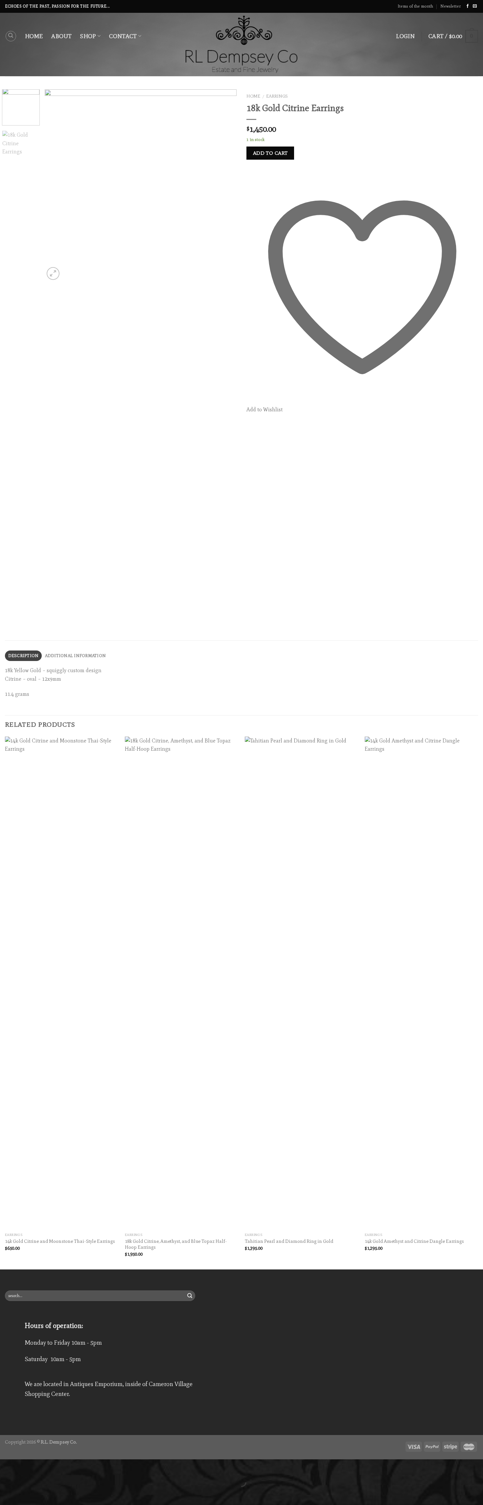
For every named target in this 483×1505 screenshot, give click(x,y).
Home (34, 36)
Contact (123, 36)
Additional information (75, 655)
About (61, 36)
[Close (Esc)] (6, 1465)
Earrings (277, 96)
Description (23, 655)
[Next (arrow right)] (25, 1493)
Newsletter (450, 6)
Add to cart (270, 153)
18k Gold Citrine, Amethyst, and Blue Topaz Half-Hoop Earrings (176, 1244)
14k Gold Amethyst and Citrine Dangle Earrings (414, 1241)
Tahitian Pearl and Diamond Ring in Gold (289, 1241)
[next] (224, 185)
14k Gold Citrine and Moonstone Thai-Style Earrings (60, 1241)
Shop (88, 36)
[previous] (57, 185)
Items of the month (415, 6)
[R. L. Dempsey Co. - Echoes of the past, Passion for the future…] (241, 44)
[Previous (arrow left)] (6, 1493)
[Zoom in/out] (25, 1465)
